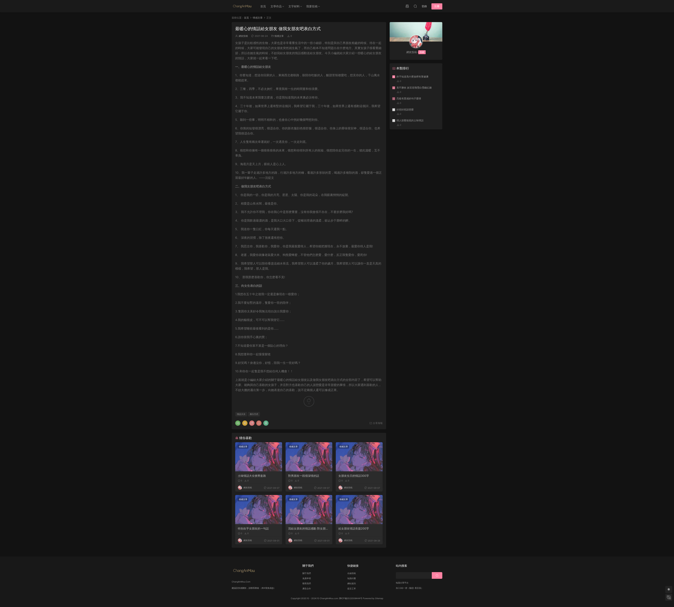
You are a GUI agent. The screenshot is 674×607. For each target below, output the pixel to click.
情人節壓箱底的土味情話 (410, 120)
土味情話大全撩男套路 (252, 475)
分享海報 (377, 423)
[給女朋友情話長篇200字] (359, 509)
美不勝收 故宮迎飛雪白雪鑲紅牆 (414, 87)
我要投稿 (312, 6)
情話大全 (241, 414)
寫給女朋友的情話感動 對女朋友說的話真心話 (308, 528)
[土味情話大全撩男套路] (258, 456)
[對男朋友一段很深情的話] (309, 456)
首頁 (263, 6)
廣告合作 (306, 588)
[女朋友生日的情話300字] (359, 456)
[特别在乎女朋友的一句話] (258, 509)
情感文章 (279, 36)
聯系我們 (306, 583)
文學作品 (276, 6)
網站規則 (351, 583)
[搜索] (415, 6)
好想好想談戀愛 (405, 109)
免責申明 (306, 578)
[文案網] (242, 6)
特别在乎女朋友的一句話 (253, 528)
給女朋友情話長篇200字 (353, 528)
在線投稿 (351, 573)
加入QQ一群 (401, 588)
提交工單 (351, 588)
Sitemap (379, 598)
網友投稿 (243, 36)
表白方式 (254, 414)
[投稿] (407, 6)
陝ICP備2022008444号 (350, 598)
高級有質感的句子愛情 (409, 98)
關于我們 (306, 573)
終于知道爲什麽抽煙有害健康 (412, 76)
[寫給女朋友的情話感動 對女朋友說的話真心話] (309, 509)
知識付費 (351, 578)
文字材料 (294, 6)
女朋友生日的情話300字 (353, 475)
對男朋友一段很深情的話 (303, 475)
